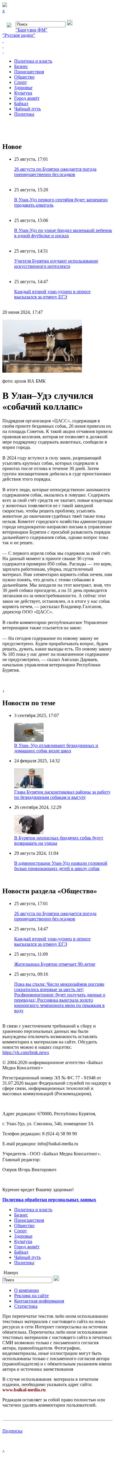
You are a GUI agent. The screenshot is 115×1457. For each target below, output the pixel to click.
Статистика (25, 1306)
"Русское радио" (18, 35)
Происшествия (29, 71)
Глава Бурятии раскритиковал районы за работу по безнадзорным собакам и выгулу (62, 794)
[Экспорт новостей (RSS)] (57, 46)
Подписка (12, 1430)
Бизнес (21, 66)
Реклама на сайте (31, 1295)
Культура (23, 92)
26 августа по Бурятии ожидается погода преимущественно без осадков (55, 172)
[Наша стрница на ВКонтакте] (57, 40)
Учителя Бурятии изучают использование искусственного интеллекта (56, 263)
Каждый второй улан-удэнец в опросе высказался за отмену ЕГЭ (52, 294)
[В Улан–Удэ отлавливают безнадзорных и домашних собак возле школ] (29, 740)
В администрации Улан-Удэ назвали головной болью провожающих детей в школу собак (60, 866)
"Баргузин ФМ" (31, 29)
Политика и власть (33, 61)
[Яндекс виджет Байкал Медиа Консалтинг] (57, 51)
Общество (24, 76)
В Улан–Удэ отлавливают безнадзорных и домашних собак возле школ (56, 748)
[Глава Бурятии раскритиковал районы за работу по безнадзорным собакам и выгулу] (29, 786)
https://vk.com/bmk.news (25, 1052)
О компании (26, 1290)
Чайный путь (27, 108)
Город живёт (27, 98)
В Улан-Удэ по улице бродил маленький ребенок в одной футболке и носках (63, 233)
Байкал (21, 103)
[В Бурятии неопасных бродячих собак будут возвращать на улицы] (29, 832)
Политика (24, 114)
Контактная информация (39, 1300)
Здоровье (23, 87)
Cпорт (20, 82)
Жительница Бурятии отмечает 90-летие (54, 964)
